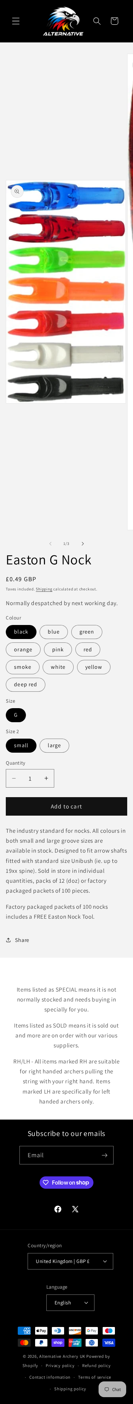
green (86, 631)
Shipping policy (70, 1389)
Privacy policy (60, 1365)
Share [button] (22, 940)
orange (23, 649)
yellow (93, 667)
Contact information (50, 1377)
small (21, 745)
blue (54, 631)
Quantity (16, 763)
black (21, 631)
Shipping (44, 588)
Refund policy (96, 1365)
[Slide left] (50, 543)
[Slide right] (82, 543)
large (54, 745)
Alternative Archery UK (62, 1356)
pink (58, 649)
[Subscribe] (105, 1155)
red (88, 649)
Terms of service (94, 1377)
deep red (25, 684)
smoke (22, 667)
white (58, 667)
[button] (16, 21)
